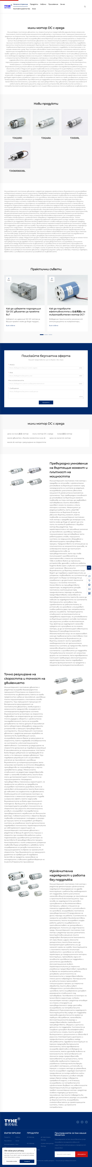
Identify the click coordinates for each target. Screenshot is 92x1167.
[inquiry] (89, 576)
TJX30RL (74, 138)
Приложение (53, 4)
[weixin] (89, 593)
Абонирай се (82, 1154)
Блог (34, 9)
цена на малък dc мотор (60, 438)
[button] (41, 334)
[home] (8, 6)
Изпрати (46, 402)
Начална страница (20, 4)
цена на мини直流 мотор (17, 434)
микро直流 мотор (64, 434)
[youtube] (82, 1122)
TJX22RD (17, 138)
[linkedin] (86, 1122)
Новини (43, 4)
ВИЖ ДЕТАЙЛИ (17, 122)
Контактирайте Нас (21, 9)
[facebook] (77, 1122)
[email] (89, 589)
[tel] (89, 580)
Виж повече (10, 325)
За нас (62, 4)
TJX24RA (46, 138)
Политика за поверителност (66, 1160)
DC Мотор (30, 1143)
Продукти (34, 4)
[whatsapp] (89, 585)
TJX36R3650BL (17, 171)
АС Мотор (30, 1137)
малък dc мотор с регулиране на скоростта (26, 442)
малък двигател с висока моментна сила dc (26, 438)
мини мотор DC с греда (42, 434)
